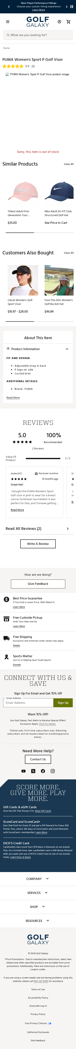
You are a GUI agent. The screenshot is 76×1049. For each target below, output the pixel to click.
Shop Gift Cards (43, 811)
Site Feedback (38, 1041)
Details (16, 645)
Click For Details (47, 724)
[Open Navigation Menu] (7, 21)
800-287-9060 (41, 981)
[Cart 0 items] (68, 21)
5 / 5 (67, 458)
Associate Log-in (38, 1006)
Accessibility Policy (38, 998)
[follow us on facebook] (43, 772)
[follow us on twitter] (33, 772)
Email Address (13, 698)
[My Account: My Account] (59, 21)
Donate (17, 665)
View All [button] (69, 164)
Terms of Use (38, 989)
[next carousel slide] (66, 7)
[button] (38, 543)
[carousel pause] (71, 7)
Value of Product (11, 458)
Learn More (19, 607)
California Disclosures (38, 1032)
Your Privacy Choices (36, 1023)
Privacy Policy (38, 1014)
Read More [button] (13, 398)
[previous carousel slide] (9, 7)
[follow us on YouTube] (23, 772)
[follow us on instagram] (52, 772)
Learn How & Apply (20, 857)
